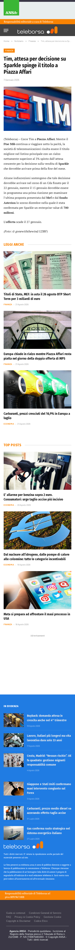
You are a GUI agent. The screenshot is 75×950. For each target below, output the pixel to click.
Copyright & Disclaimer (18, 921)
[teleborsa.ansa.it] (37, 30)
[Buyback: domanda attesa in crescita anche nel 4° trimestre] (14, 720)
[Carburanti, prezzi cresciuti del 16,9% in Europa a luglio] (37, 389)
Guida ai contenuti (15, 913)
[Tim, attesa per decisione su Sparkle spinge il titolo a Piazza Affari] (37, 109)
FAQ (8, 917)
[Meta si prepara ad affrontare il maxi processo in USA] (37, 590)
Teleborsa (47, 21)
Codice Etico (41, 921)
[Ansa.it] (11, 9)
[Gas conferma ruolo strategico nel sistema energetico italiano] (14, 833)
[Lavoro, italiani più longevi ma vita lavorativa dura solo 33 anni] (14, 740)
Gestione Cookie (52, 917)
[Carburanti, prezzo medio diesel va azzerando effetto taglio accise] (14, 813)
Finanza (9, 50)
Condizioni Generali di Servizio (45, 913)
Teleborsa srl (43, 893)
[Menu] (6, 29)
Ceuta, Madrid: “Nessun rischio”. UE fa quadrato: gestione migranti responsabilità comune (49, 760)
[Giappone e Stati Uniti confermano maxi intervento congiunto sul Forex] (14, 788)
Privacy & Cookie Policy (27, 917)
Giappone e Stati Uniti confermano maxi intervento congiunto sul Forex (49, 788)
